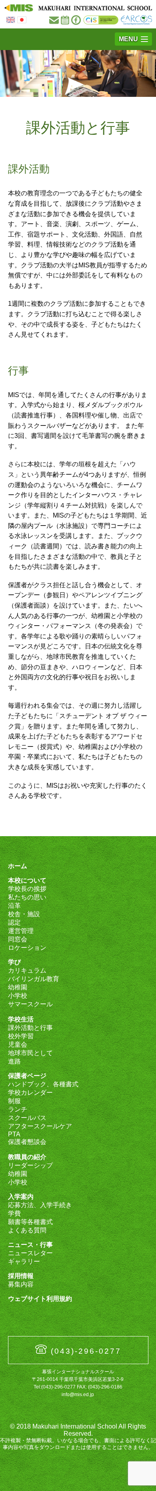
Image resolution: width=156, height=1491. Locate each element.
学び (14, 962)
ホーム (17, 866)
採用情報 (21, 1275)
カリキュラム (27, 970)
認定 (14, 922)
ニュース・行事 (30, 1244)
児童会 (17, 1044)
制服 (14, 1101)
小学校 (17, 995)
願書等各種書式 (30, 1221)
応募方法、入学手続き (40, 1205)
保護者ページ (27, 1075)
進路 (14, 1061)
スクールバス (27, 1117)
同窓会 (17, 939)
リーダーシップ (30, 1165)
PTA (14, 1134)
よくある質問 (27, 1230)
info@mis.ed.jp (78, 1394)
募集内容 (21, 1284)
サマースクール (30, 1004)
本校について (27, 880)
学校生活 (21, 1019)
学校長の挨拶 (27, 888)
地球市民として (30, 1053)
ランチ (17, 1109)
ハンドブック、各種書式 (43, 1084)
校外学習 (21, 1036)
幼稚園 (17, 987)
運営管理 (21, 930)
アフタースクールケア (40, 1126)
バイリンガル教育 (33, 978)
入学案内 (21, 1196)
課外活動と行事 (30, 1027)
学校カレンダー (30, 1092)
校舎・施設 (24, 914)
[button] (133, 39)
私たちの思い (27, 897)
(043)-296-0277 (86, 1351)
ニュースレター (30, 1253)
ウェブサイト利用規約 (40, 1298)
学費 (14, 1213)
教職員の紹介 (27, 1157)
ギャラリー (24, 1261)
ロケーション (27, 947)
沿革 (14, 905)
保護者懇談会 (27, 1141)
